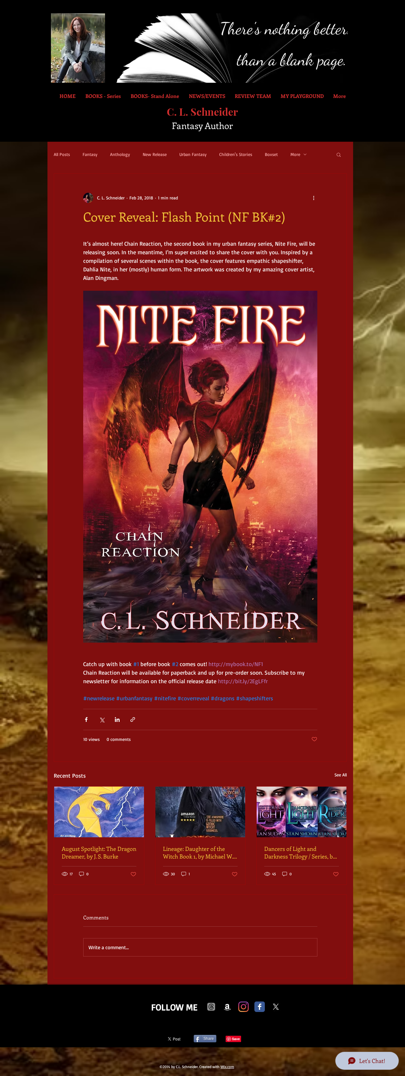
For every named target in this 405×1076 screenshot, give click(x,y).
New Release (155, 154)
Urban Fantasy (193, 154)
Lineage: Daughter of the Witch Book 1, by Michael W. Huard (198, 852)
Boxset (271, 154)
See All (340, 774)
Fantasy (90, 154)
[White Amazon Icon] (227, 1006)
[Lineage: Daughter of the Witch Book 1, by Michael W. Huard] (200, 812)
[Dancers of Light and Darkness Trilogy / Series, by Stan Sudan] (301, 812)
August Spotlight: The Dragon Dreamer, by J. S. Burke (99, 852)
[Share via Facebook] (86, 719)
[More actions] (313, 198)
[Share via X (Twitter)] (102, 719)
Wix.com (227, 1066)
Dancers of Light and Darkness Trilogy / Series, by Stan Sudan (300, 852)
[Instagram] (243, 1006)
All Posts (62, 154)
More (295, 154)
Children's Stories (235, 154)
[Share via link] (133, 719)
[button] (339, 154)
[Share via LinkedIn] (117, 719)
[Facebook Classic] (259, 1006)
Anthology (120, 154)
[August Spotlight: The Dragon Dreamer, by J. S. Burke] (99, 812)
